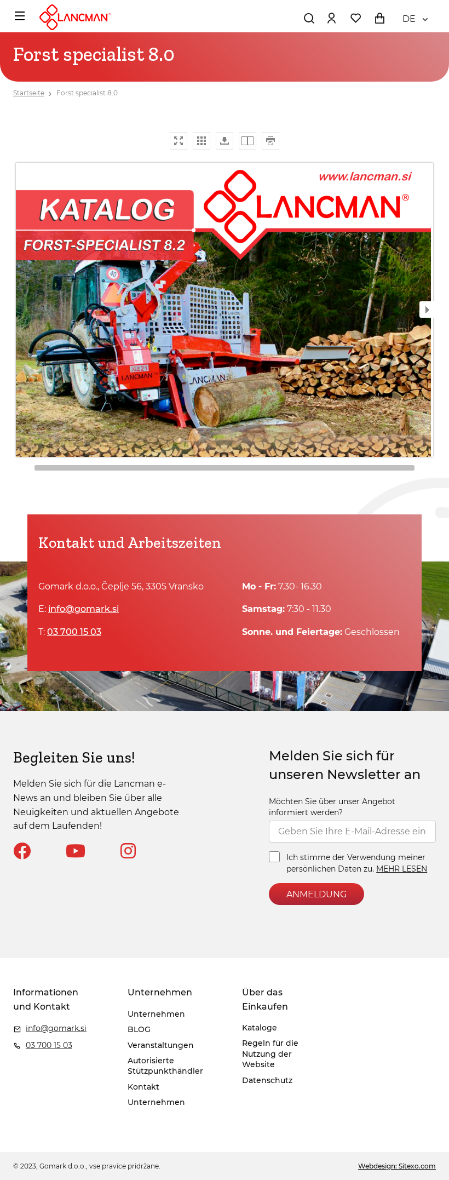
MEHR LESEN (401, 869)
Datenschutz (267, 1080)
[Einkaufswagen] (379, 18)
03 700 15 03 (74, 632)
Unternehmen (156, 1014)
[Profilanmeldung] (331, 18)
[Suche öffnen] (309, 18)
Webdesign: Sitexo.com (397, 1166)
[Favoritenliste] (355, 18)
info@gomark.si (83, 609)
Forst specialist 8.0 (87, 93)
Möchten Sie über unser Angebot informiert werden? (332, 807)
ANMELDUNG (316, 894)
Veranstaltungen (161, 1045)
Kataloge (259, 1028)
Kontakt (143, 1087)
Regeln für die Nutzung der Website (270, 1053)
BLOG (139, 1029)
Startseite (28, 93)
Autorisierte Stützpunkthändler (165, 1066)
